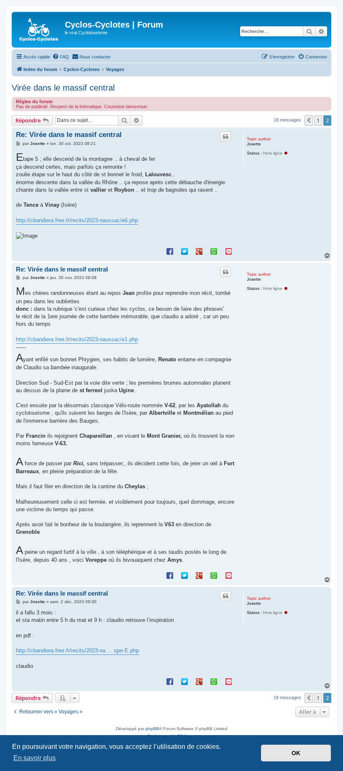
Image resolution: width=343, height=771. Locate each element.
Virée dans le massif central (63, 87)
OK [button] (296, 753)
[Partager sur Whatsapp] (213, 251)
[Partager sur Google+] (199, 251)
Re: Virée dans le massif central (69, 135)
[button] (309, 120)
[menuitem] (60, 57)
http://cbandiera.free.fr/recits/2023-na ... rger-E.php (77, 650)
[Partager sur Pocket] (228, 251)
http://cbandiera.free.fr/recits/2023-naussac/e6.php (77, 220)
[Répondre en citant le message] (225, 137)
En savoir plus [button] (34, 757)
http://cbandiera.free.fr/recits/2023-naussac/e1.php (77, 339)
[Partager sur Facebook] (170, 251)
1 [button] (318, 120)
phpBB (152, 728)
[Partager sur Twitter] (184, 251)
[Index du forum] (39, 30)
